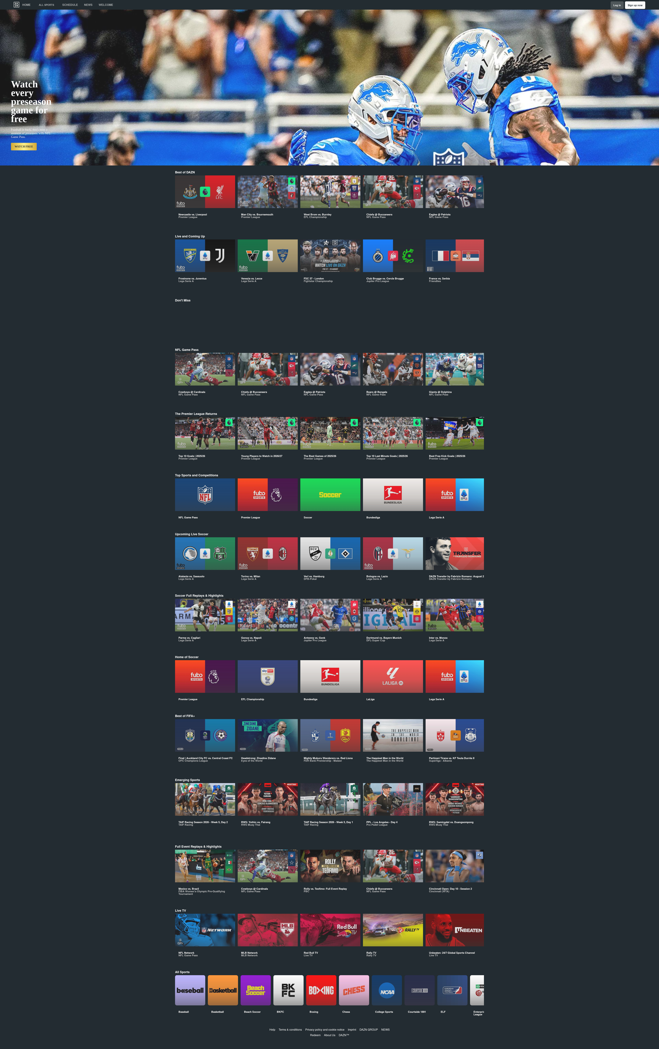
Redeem (315, 1035)
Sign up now (635, 5)
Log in (617, 5)
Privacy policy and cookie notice (324, 1029)
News (88, 4)
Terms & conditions (290, 1029)
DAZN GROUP (369, 1029)
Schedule (70, 4)
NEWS (385, 1029)
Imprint (352, 1029)
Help (272, 1029)
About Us (329, 1035)
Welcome (106, 4)
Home (26, 4)
